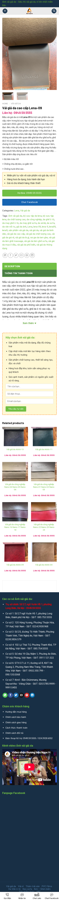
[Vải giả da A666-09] (15, 552)
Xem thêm (28, 323)
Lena (16, 210)
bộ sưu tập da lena (32, 216)
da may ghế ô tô (10, 223)
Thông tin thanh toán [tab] (19, 273)
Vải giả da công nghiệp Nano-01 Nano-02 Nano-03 (44, 487)
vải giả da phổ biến (26, 244)
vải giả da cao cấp (16, 234)
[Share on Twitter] (15, 255)
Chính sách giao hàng (15, 722)
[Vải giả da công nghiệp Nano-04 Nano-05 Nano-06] (15, 471)
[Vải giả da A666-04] (44, 552)
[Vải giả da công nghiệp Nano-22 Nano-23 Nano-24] (44, 511)
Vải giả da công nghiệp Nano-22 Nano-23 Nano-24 (44, 527)
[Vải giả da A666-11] (44, 436)
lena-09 (37, 226)
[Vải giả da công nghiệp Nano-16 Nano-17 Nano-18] (15, 511)
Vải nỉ (21, 886)
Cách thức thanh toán (16, 728)
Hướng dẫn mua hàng (16, 712)
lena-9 (45, 226)
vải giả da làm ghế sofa (35, 241)
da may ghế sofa (28, 223)
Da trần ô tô (14, 889)
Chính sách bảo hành (15, 717)
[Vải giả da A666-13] (15, 436)
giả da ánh (21, 226)
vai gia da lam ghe (39, 237)
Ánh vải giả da (15, 216)
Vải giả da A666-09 (15, 564)
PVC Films (47, 886)
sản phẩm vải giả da (18, 230)
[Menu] (5, 11)
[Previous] (7, 54)
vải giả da (34, 230)
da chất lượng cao (16, 219)
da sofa (51, 223)
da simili (42, 223)
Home (5, 103)
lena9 (5, 230)
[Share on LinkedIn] (32, 255)
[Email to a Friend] (21, 255)
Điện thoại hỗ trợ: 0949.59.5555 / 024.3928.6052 (28, 738)
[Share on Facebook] (10, 255)
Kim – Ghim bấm (42, 889)
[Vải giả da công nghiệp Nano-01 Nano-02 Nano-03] (44, 471)
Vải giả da (16, 103)
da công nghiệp (34, 219)
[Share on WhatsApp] (5, 255)
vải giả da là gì (22, 237)
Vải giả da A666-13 (15, 449)
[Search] (54, 11)
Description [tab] (12, 266)
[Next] (52, 54)
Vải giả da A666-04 (43, 564)
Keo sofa (27, 889)
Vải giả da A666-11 (43, 449)
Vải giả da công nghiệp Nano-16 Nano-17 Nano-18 (15, 527)
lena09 (52, 226)
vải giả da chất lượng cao (38, 234)
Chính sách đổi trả (14, 733)
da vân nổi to (8, 226)
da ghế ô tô (48, 219)
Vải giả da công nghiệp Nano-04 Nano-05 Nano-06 (15, 487)
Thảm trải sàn (33, 886)
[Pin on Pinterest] (26, 255)
